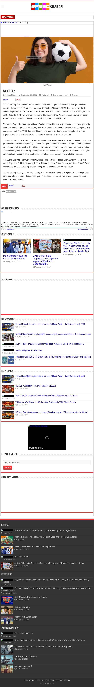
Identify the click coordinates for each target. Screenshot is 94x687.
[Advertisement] (47, 30)
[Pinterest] (48, 683)
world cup (11, 191)
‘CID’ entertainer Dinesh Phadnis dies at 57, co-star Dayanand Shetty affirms (49, 640)
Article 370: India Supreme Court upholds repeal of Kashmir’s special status (45, 260)
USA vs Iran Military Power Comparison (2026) (35, 386)
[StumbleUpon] (53, 683)
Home (5, 23)
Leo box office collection (25, 656)
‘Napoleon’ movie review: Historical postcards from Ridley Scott (43, 646)
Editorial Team (10, 95)
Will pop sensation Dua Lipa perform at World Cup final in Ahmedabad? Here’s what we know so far (46, 589)
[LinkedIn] (50, 683)
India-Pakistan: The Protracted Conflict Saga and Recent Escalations (45, 537)
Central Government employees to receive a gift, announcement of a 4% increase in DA (53, 334)
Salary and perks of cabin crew (28, 350)
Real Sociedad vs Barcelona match (30, 597)
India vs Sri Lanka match (25, 617)
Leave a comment (60, 95)
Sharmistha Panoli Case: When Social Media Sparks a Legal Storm (45, 530)
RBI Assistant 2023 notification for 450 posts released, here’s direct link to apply (49, 344)
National (13, 23)
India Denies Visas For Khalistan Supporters (15, 257)
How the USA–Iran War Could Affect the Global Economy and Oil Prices (46, 396)
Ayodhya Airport (21, 557)
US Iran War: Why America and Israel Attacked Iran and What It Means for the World (51, 412)
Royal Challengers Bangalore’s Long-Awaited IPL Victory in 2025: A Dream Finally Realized (45, 581)
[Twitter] (45, 683)
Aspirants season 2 (23, 666)
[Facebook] (43, 683)
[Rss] (41, 683)
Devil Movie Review (36, 448)
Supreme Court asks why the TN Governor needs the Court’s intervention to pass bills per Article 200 (76, 247)
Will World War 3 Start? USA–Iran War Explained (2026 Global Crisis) (45, 402)
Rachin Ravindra (22, 607)
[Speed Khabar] (47, 6)
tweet (5, 99)
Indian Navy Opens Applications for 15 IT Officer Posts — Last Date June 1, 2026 (50, 324)
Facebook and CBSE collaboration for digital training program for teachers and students (53, 357)
